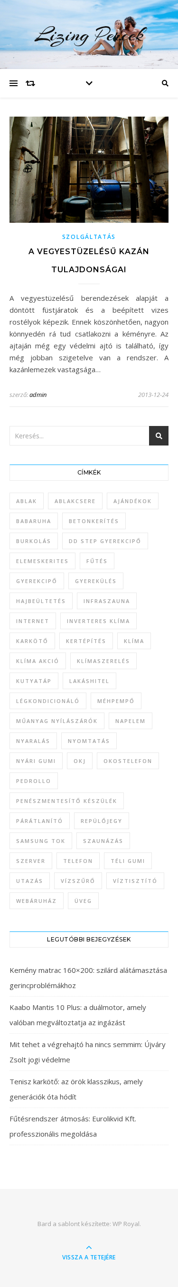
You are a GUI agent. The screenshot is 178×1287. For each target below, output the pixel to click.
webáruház (36, 900)
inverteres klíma (98, 620)
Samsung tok (41, 840)
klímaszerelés (103, 660)
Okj (80, 760)
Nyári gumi (36, 760)
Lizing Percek (89, 34)
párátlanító (39, 820)
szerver (31, 860)
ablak (26, 501)
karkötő (32, 640)
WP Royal (126, 1223)
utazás (29, 880)
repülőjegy (101, 820)
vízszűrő (78, 880)
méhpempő (116, 700)
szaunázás (103, 840)
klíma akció (37, 660)
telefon (78, 860)
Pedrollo (33, 780)
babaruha (33, 521)
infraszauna (107, 600)
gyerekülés (96, 580)
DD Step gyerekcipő (105, 540)
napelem (130, 720)
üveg (83, 900)
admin (38, 394)
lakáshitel (89, 680)
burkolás (33, 540)
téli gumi (128, 860)
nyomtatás (89, 740)
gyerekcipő (36, 580)
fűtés (97, 560)
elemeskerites (42, 560)
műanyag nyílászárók (57, 720)
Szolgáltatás (89, 237)
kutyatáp (34, 680)
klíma (134, 640)
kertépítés (86, 640)
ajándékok (132, 501)
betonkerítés (94, 521)
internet (32, 620)
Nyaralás (33, 740)
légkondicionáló (48, 700)
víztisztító (135, 880)
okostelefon (127, 760)
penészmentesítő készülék (66, 800)
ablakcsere (75, 501)
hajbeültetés (41, 600)
